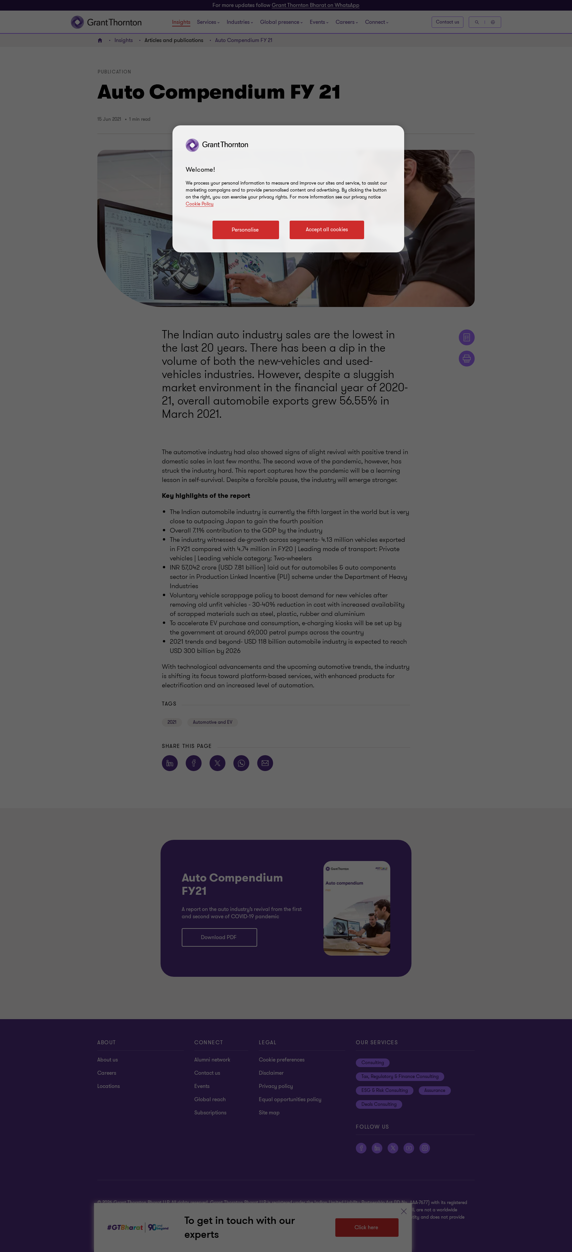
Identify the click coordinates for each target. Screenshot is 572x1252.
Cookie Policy (200, 204)
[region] (288, 188)
